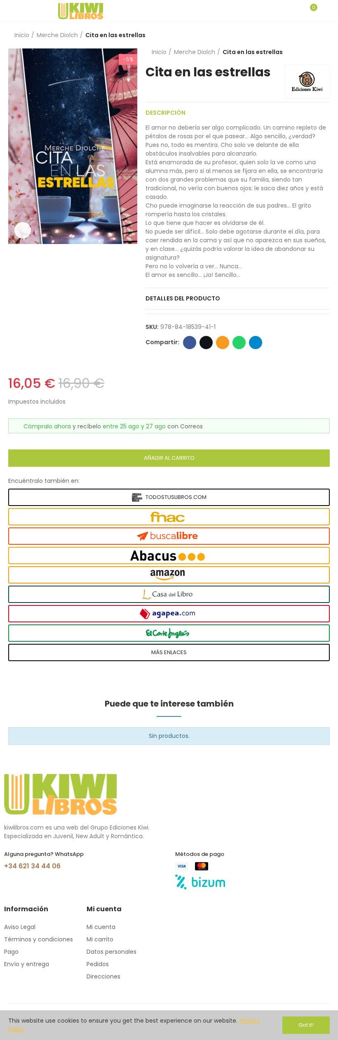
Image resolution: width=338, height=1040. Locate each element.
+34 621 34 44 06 (32, 866)
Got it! (306, 1025)
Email (222, 342)
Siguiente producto (323, 35)
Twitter (206, 342)
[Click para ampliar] (22, 230)
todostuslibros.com (176, 497)
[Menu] (12, 11)
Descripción (165, 113)
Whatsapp (239, 342)
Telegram (255, 342)
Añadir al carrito (169, 458)
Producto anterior (303, 35)
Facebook (189, 342)
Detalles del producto (183, 298)
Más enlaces (169, 652)
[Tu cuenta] (326, 11)
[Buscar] (296, 11)
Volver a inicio (313, 35)
